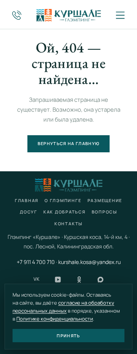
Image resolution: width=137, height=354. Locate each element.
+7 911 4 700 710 (36, 262)
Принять (68, 335)
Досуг (28, 212)
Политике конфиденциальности (54, 318)
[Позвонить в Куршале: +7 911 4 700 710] (16, 15)
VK (36, 279)
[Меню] (120, 15)
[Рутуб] (58, 280)
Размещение (105, 200)
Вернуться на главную (68, 143)
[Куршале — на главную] (68, 15)
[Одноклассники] (79, 280)
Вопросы (104, 212)
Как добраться (64, 212)
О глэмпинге (63, 200)
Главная (26, 200)
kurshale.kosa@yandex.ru (89, 262)
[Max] (100, 280)
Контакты (68, 223)
